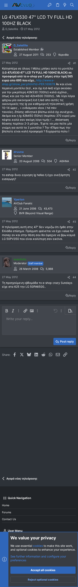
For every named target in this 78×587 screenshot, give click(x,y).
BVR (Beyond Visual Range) (36, 213)
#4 (74, 277)
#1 (74, 63)
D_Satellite (11, 29)
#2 (74, 169)
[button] (6, 5)
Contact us (9, 519)
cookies (38, 545)
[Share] (69, 63)
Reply (72, 140)
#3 (74, 221)
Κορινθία (63, 54)
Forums (6, 512)
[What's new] (64, 5)
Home (5, 505)
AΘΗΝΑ (64, 161)
